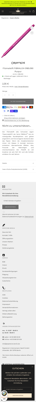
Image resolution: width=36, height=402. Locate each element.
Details (4, 163)
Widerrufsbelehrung (9, 314)
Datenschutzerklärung (10, 301)
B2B (3, 262)
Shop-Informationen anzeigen (14, 118)
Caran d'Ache (14, 18)
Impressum (6, 304)
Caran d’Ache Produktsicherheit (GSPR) (14, 169)
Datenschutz (29, 216)
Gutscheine (6, 281)
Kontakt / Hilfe (7, 235)
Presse (4, 245)
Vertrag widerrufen (9, 311)
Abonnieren (18, 395)
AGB (3, 295)
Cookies (5, 298)
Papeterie (5, 18)
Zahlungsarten (7, 317)
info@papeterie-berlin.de (11, 344)
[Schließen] (32, 366)
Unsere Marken (7, 242)
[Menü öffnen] (3, 11)
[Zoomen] (32, 28)
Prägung (5, 274)
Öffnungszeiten (7, 238)
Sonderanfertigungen (9, 271)
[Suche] (30, 11)
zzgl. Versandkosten (22, 86)
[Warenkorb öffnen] (33, 11)
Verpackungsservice (9, 278)
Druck (4, 268)
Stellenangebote (8, 248)
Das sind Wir (6, 232)
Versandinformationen (10, 307)
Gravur (4, 265)
